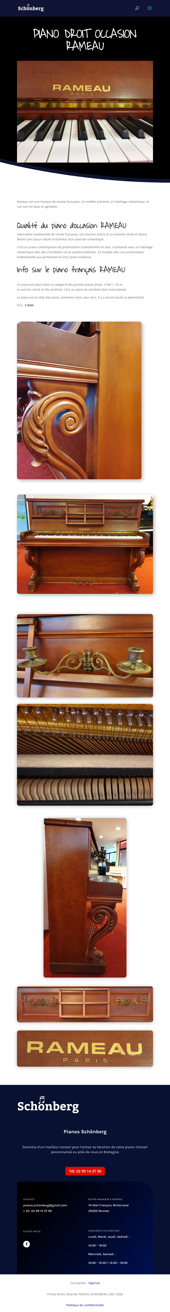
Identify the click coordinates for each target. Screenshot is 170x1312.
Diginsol (94, 1283)
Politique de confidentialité (85, 1305)
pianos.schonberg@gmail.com (45, 1205)
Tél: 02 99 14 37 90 (85, 1171)
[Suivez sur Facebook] (26, 1244)
